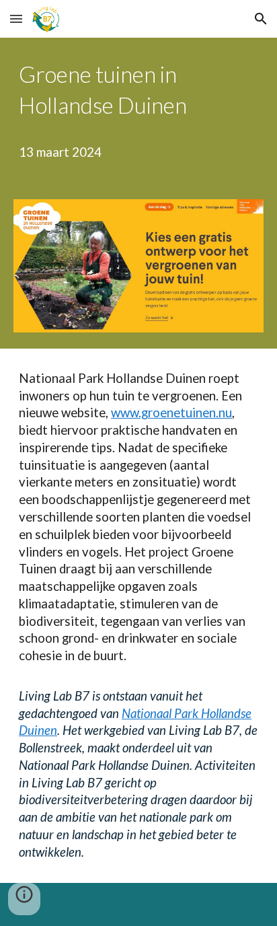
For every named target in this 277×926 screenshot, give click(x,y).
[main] (138, 110)
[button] (16, 18)
